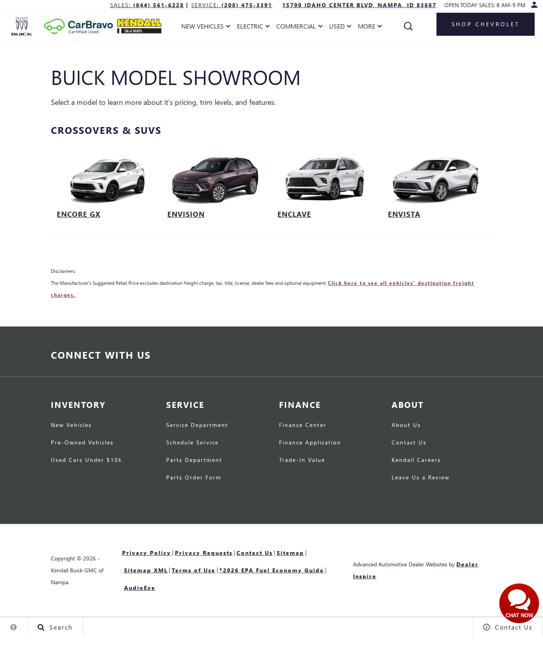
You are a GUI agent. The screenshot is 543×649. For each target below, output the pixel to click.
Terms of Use (193, 570)
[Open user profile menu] (534, 5)
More (366, 27)
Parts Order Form (193, 478)
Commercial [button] (296, 27)
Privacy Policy (146, 552)
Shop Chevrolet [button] (486, 24)
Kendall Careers (416, 460)
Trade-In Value (302, 460)
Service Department (197, 425)
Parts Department (194, 460)
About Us (406, 425)
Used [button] (338, 27)
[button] (408, 26)
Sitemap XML (146, 570)
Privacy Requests (204, 552)
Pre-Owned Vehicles (82, 443)
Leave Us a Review (421, 478)
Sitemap (290, 552)
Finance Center (302, 425)
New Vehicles (71, 425)
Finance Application (310, 443)
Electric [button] (250, 27)
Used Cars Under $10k (86, 460)
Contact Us (409, 443)
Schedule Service (192, 443)
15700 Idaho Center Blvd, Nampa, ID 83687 (359, 5)
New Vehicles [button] (202, 27)
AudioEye (139, 587)
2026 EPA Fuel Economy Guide (271, 570)
